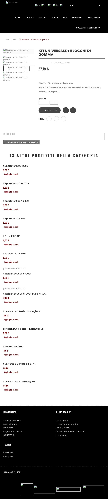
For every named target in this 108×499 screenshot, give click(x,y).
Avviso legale (10, 424)
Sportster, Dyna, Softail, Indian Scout (22, 329)
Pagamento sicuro (12, 431)
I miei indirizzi (62, 427)
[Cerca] (90, 5)
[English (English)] (37, 5)
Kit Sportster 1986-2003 (14, 166)
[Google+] (56, 118)
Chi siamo (8, 427)
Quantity (42, 98)
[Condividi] (49, 118)
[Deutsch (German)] (55, 5)
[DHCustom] (16, 6)
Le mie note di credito (67, 424)
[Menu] (82, 5)
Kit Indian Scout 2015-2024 (16, 273)
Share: (41, 118)
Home (8, 40)
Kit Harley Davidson (12, 346)
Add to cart (51, 110)
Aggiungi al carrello (11, 174)
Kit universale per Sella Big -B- (18, 381)
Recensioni (9, 134)
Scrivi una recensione (60, 62)
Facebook (8, 452)
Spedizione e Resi (12, 420)
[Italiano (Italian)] (61, 5)
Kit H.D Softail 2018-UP (13, 253)
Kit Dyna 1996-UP (10, 236)
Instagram (8, 456)
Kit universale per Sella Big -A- (18, 364)
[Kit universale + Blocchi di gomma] (18, 58)
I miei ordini (62, 420)
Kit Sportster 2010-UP (13, 218)
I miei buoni (62, 435)
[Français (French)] (49, 5)
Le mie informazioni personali (71, 431)
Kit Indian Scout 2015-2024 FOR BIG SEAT (24, 293)
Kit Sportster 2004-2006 (15, 183)
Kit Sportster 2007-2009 (15, 201)
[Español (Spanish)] (43, 5)
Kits (14, 40)
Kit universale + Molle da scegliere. (20, 311)
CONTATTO (8, 435)
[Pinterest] (63, 118)
